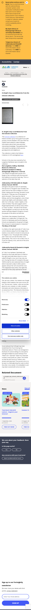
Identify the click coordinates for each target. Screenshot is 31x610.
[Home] (10, 67)
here (21, 155)
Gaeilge (16, 62)
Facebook (4, 86)
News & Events (15, 72)
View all (27, 388)
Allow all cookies (15, 325)
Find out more (9, 427)
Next (27, 104)
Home (6, 72)
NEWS (3, 90)
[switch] (27, 304)
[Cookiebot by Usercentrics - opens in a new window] (22, 272)
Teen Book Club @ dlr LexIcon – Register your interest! (10, 412)
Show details (22, 320)
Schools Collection (10, 137)
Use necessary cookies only (15, 336)
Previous (23, 104)
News (22, 72)
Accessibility (7, 62)
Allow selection (15, 331)
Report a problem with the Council (12, 458)
